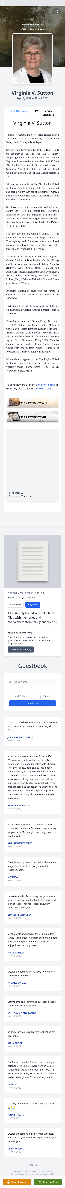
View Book (15, 604)
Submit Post (32, 703)
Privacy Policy (24, 1174)
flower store (43, 388)
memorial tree (46, 384)
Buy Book (33, 604)
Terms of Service (41, 1174)
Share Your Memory (20, 649)
